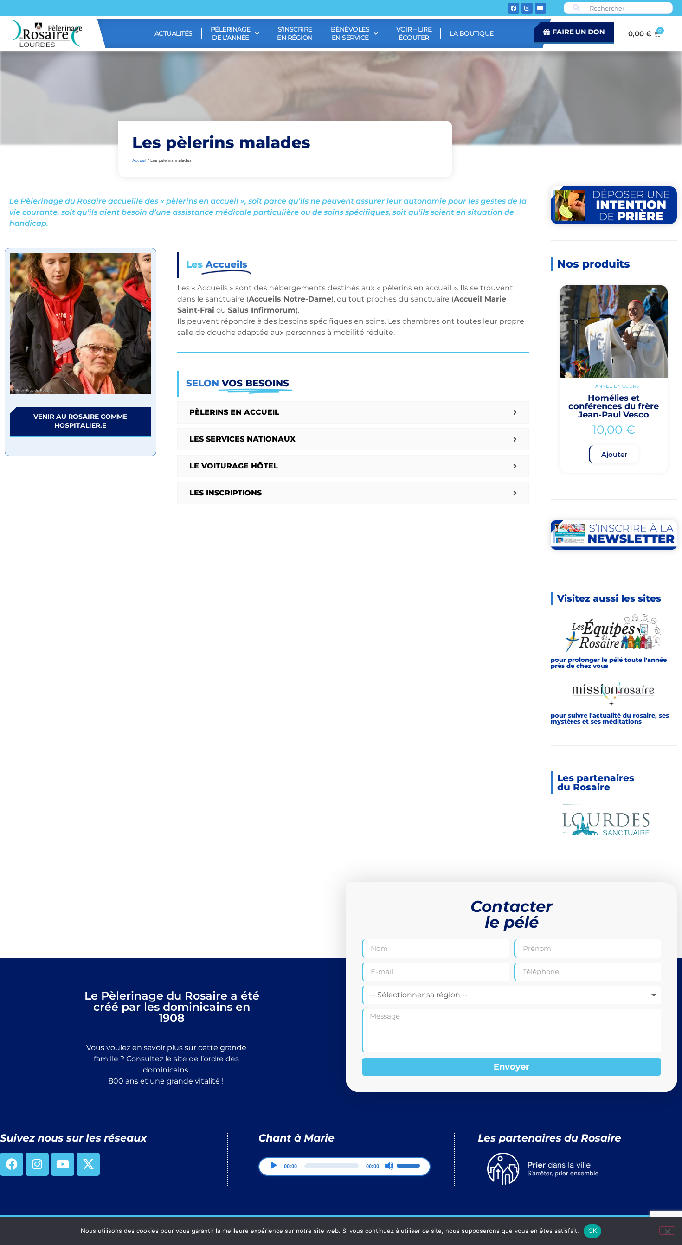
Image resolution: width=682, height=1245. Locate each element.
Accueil (139, 160)
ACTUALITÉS (173, 33)
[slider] (410, 1173)
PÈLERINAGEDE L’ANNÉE (231, 33)
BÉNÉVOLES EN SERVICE (350, 33)
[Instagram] (527, 8)
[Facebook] (513, 8)
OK (592, 1230)
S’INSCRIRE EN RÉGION (295, 33)
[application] (344, 1175)
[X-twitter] (88, 1173)
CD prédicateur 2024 (613, 409)
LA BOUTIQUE (472, 33)
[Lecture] (273, 1174)
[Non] (667, 1230)
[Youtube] (540, 8)
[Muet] (389, 1174)
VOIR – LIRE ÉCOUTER (414, 33)
